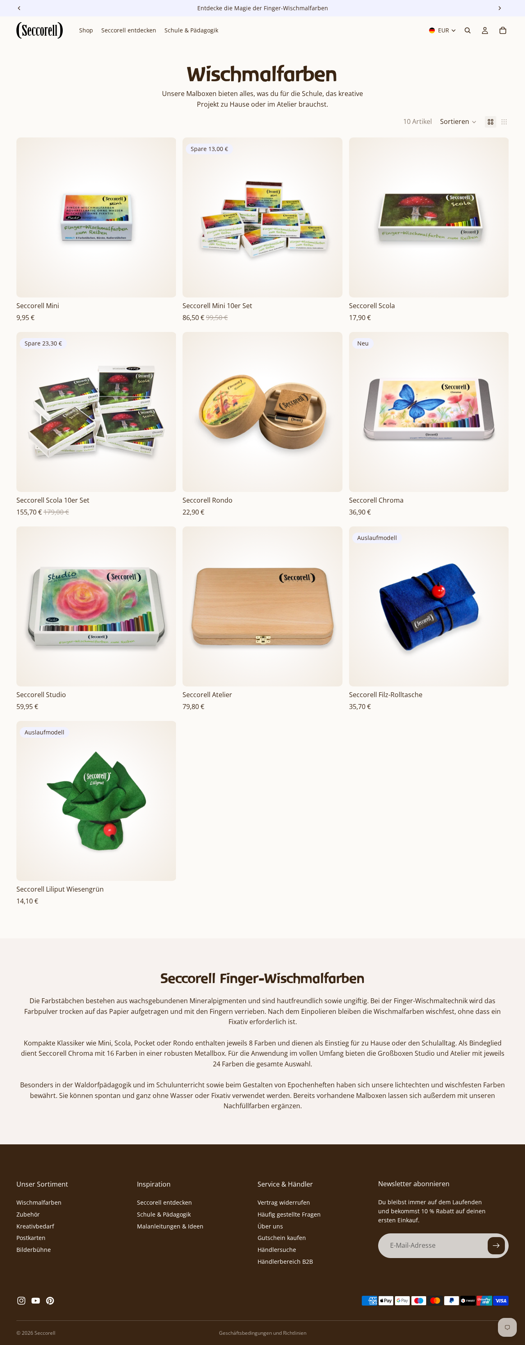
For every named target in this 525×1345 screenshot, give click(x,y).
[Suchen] (468, 30)
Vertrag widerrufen (284, 1202)
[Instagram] (21, 1301)
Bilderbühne (33, 1250)
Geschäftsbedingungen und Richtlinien (262, 1332)
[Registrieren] (496, 1245)
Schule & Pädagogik (164, 1214)
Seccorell (44, 1332)
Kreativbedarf (35, 1226)
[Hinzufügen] (163, 284)
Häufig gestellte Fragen (289, 1214)
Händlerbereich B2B (285, 1261)
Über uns (270, 1226)
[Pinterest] (50, 1301)
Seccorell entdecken (164, 1202)
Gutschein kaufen (282, 1238)
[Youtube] (36, 1301)
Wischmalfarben (39, 1202)
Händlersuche (277, 1250)
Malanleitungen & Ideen (170, 1226)
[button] (458, 122)
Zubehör (28, 1214)
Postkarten (31, 1238)
